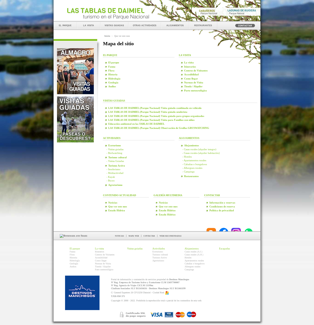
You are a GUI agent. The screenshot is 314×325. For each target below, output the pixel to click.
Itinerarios (99, 251)
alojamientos (175, 25)
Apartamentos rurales (194, 260)
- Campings (188, 171)
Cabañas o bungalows (195, 263)
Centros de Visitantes (104, 254)
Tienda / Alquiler (103, 266)
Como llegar (100, 260)
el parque (65, 25)
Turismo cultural (160, 254)
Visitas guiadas (135, 248)
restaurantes (203, 25)
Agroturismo (158, 260)
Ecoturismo (157, 251)
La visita (99, 248)
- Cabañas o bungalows (194, 164)
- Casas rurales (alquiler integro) (199, 149)
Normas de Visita (103, 263)
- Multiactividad (114, 173)
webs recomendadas (170, 235)
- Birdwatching (114, 153)
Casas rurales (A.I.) (193, 251)
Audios (73, 266)
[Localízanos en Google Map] (167, 292)
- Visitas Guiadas (115, 161)
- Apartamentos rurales (194, 160)
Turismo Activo (159, 257)
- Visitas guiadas (114, 149)
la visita (88, 25)
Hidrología (75, 260)
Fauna (72, 251)
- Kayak (110, 176)
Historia (73, 257)
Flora (72, 254)
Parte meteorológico (104, 269)
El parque (75, 248)
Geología (74, 263)
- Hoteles (187, 156)
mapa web (133, 235)
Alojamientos (192, 248)
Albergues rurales (192, 266)
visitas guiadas (114, 25)
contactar (149, 235)
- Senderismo (113, 169)
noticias (119, 235)
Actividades (158, 248)
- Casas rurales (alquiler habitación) (201, 153)
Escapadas (224, 248)
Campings (189, 269)
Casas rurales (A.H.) (194, 254)
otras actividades (144, 25)
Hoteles (188, 257)
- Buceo (110, 180)
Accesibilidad (101, 257)
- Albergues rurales (192, 168)
